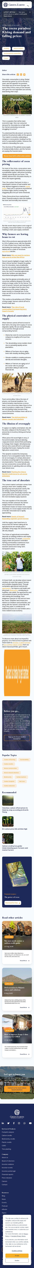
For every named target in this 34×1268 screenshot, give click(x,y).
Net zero (22, 781)
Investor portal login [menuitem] (9, 1171)
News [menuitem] (4, 1199)
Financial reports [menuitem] (7, 1174)
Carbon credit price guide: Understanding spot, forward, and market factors (15, 848)
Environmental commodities (12, 53)
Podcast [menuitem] (5, 1206)
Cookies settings (17, 1250)
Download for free (11, 903)
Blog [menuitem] (3, 1196)
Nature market (18, 48)
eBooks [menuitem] (4, 1209)
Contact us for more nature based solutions (17, 1089)
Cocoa (6, 58)
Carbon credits (8, 764)
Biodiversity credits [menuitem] (8, 1139)
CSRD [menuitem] (4, 1145)
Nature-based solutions (11, 772)
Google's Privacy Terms (18, 1236)
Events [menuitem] (4, 1202)
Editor (4, 70)
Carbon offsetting (9, 759)
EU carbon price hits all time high (14, 829)
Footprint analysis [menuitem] (8, 1132)
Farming (6, 48)
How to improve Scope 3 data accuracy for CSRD (16, 1035)
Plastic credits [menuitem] (7, 1142)
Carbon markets (21, 777)
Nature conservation (10, 768)
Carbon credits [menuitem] (7, 1135)
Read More (23, 960)
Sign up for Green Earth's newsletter (17, 738)
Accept (17, 1255)
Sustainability (24, 759)
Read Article (8, 16)
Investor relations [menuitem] (8, 1164)
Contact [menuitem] (4, 1184)
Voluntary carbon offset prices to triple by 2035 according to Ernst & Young (15, 810)
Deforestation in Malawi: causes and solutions (14, 988)
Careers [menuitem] (4, 1181)
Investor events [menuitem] (7, 1168)
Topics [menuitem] (4, 1213)
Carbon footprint (9, 781)
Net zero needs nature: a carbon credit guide (14, 942)
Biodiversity (7, 777)
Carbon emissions (9, 785)
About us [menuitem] (5, 1157)
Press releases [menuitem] (7, 1178)
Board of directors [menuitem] (8, 1161)
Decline (17, 1260)
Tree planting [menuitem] (6, 1149)
